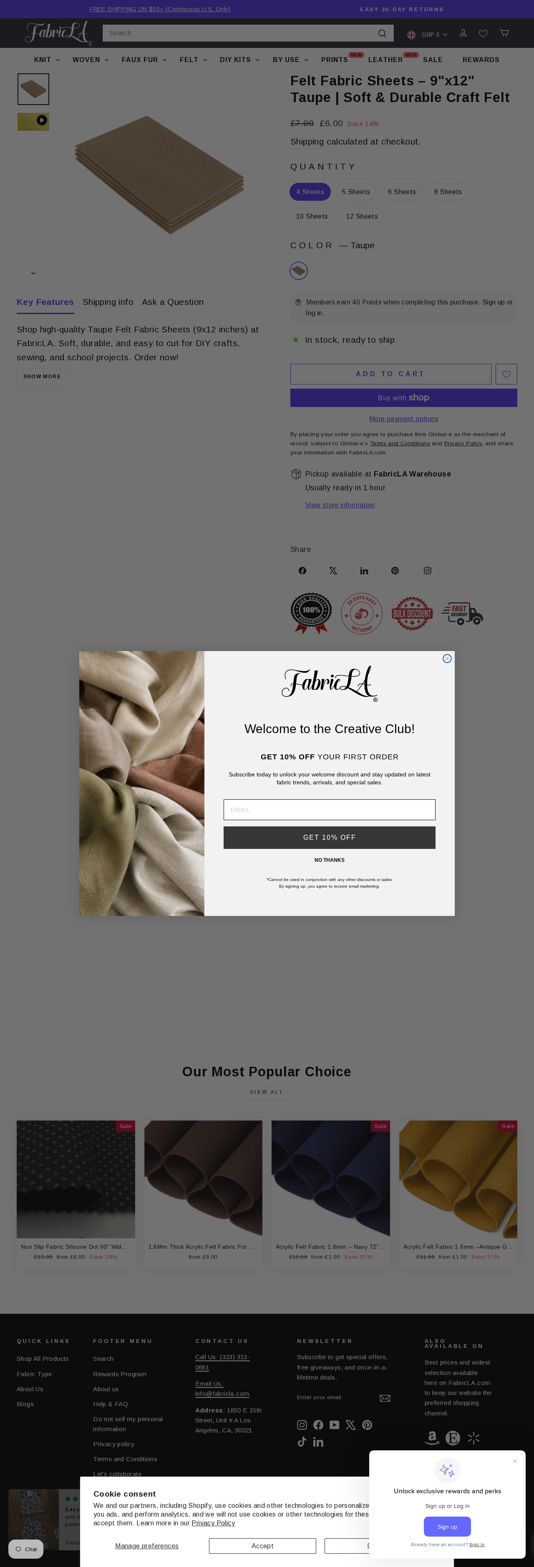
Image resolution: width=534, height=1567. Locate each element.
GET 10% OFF (329, 837)
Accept (263, 1546)
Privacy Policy (213, 1523)
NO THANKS (330, 860)
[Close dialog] (447, 658)
